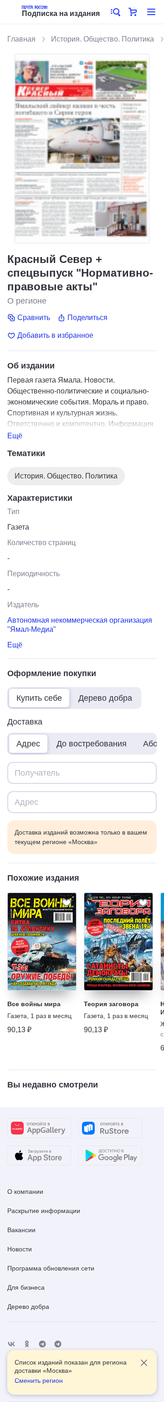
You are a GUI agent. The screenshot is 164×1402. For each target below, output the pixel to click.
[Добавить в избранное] (66, 902)
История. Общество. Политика (102, 39)
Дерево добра (28, 1306)
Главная (21, 39)
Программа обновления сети (50, 1268)
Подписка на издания (61, 13)
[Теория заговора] (118, 942)
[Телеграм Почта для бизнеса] (58, 1344)
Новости (19, 1249)
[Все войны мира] (42, 942)
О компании (25, 1191)
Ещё (14, 436)
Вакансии (21, 1230)
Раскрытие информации (43, 1210)
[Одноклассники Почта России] (27, 1344)
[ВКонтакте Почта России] (11, 1344)
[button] (114, 11)
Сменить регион (39, 1380)
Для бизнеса (26, 1287)
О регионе (26, 300)
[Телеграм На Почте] (42, 1344)
